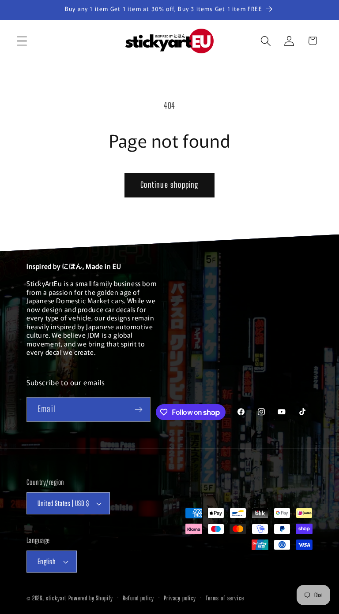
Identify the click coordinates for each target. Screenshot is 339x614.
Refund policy (138, 598)
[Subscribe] (138, 409)
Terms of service (225, 598)
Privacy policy (180, 598)
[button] (22, 40)
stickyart (56, 598)
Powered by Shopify (90, 598)
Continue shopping (169, 185)
